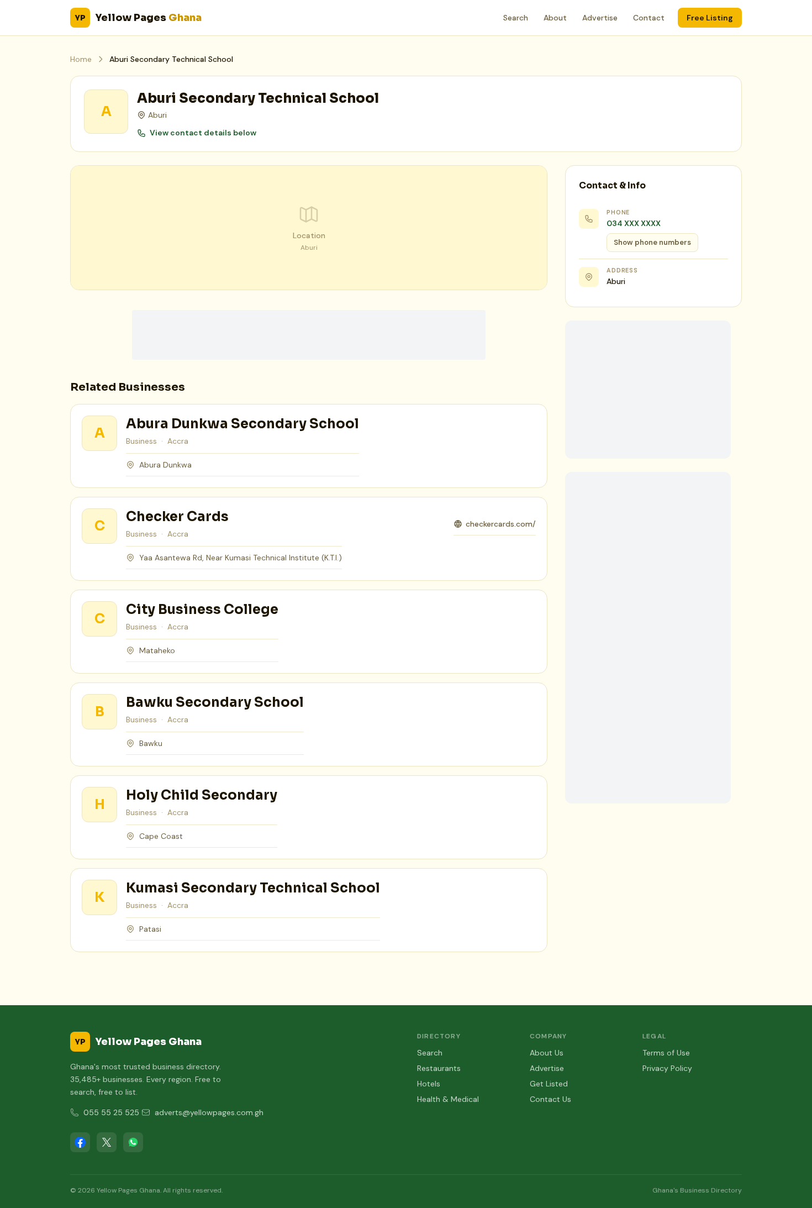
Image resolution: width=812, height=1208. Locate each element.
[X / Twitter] (107, 1142)
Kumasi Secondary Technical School (253, 888)
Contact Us (550, 1099)
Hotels (428, 1084)
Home (81, 59)
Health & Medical (448, 1099)
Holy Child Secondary (201, 795)
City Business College (202, 609)
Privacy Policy (667, 1068)
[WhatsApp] (133, 1142)
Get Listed (549, 1084)
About (555, 18)
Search (515, 18)
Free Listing (710, 18)
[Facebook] (80, 1142)
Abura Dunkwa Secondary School (242, 424)
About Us (546, 1053)
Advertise (600, 18)
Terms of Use (666, 1053)
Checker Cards (177, 516)
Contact (649, 18)
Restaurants (439, 1068)
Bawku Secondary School (215, 702)
